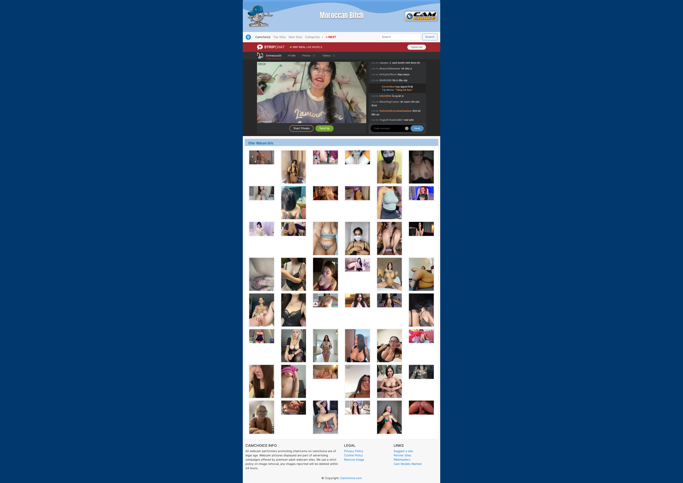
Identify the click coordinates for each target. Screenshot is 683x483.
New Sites (295, 37)
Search (429, 36)
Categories (313, 37)
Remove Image (354, 459)
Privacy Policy (353, 451)
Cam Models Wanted (408, 464)
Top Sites (279, 37)
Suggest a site (403, 451)
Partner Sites (402, 455)
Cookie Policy (353, 455)
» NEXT (331, 37)
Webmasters (402, 459)
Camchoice (263, 37)
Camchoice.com (351, 478)
